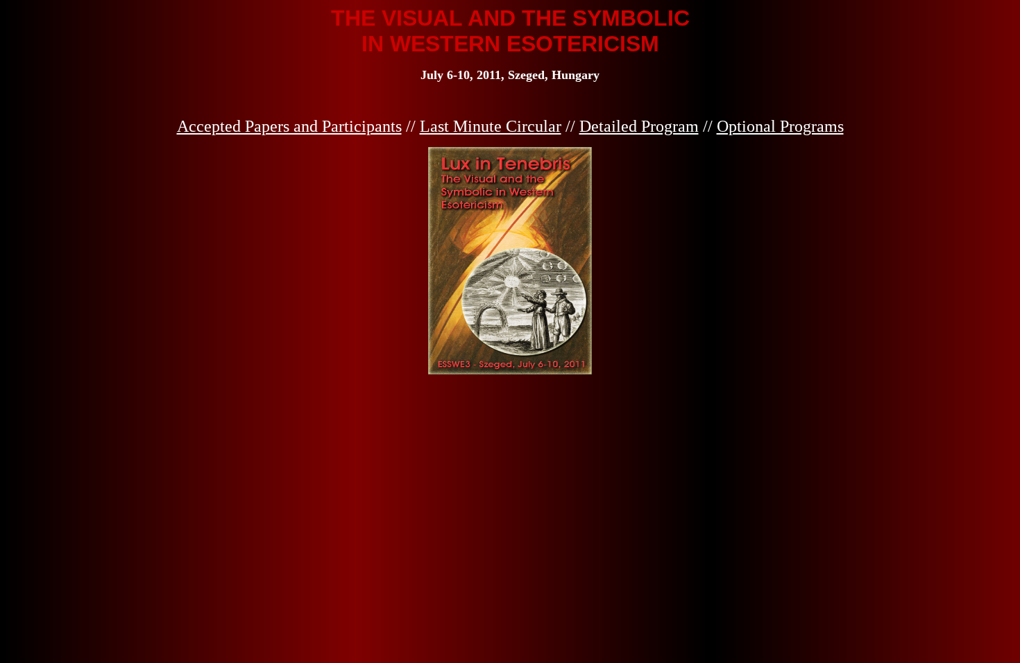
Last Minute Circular (490, 126)
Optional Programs (780, 126)
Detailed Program (639, 126)
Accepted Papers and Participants (289, 126)
